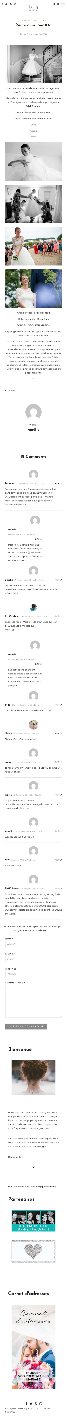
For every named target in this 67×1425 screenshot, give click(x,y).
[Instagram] (15, 4)
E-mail (10, 954)
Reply (58, 483)
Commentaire (15, 983)
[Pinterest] (11, 4)
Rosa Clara (43, 319)
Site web (11, 969)
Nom (9, 939)
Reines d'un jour (33, 21)
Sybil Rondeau (33, 106)
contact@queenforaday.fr (44, 1186)
